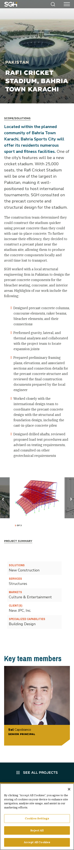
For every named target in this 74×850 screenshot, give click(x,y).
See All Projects (40, 772)
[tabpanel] (37, 497)
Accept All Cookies (37, 842)
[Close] (69, 789)
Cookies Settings (37, 818)
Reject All (36, 830)
